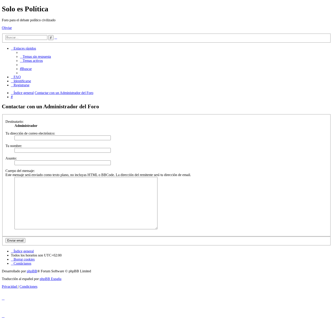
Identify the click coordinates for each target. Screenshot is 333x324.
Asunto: (11, 158)
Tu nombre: (13, 146)
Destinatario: (14, 121)
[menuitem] (35, 56)
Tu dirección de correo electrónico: (30, 133)
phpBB (32, 271)
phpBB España (50, 279)
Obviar (7, 28)
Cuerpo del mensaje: (20, 171)
